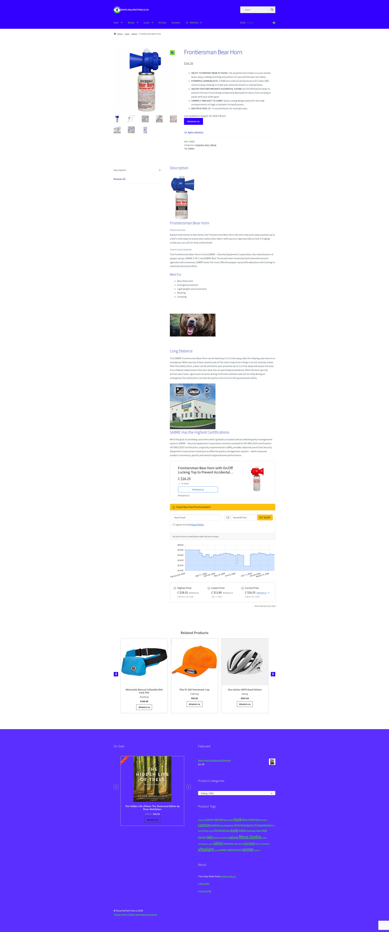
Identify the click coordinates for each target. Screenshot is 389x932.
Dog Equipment (227, 825)
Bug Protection (251, 819)
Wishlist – (195, 22)
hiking (259, 830)
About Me (204, 883)
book (238, 819)
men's (216, 837)
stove (241, 843)
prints (210, 844)
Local (146, 22)
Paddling (144, 696)
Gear (116, 22)
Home (120, 33)
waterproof (234, 849)
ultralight (206, 849)
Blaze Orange (228, 820)
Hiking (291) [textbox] (235, 793)
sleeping (228, 843)
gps (228, 830)
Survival (249, 843)
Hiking (134, 33)
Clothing (194, 693)
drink (237, 825)
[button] (172, 52)
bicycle (219, 819)
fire (273, 825)
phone (264, 838)
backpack (202, 820)
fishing (200, 831)
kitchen (202, 837)
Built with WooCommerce (143, 914)
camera (264, 820)
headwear (251, 830)
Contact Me (205, 891)
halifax (242, 830)
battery (210, 819)
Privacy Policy (196, 524)
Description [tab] (120, 170)
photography (203, 844)
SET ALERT (265, 517)
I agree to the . (189, 524)
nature (233, 837)
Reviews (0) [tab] (119, 178)
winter (248, 849)
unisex (217, 850)
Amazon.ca (193, 121)
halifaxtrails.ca (228, 876)
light (210, 837)
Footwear (219, 830)
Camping (199, 145)
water (223, 849)
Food (211, 831)
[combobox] (236, 793)
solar (236, 843)
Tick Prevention (264, 844)
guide (234, 830)
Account (176, 22)
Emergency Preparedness (256, 825)
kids (264, 830)
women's (257, 850)
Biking (245, 693)
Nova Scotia (250, 836)
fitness (205, 830)
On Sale (162, 22)
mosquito (224, 837)
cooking (215, 825)
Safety (191, 148)
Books (131, 22)
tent (256, 844)
